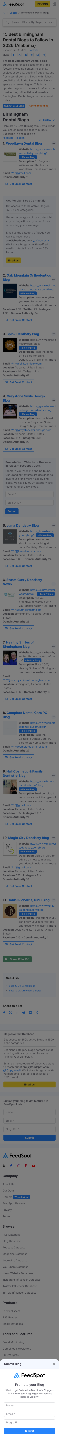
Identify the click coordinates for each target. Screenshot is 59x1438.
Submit (29, 1431)
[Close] (54, 1364)
